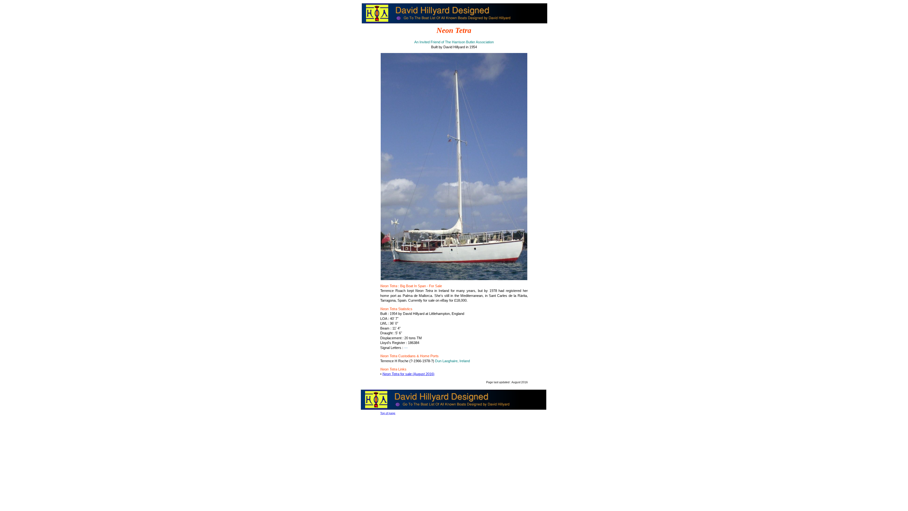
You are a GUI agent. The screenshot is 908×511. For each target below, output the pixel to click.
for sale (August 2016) (408, 374)
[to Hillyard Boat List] (454, 24)
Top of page (387, 413)
